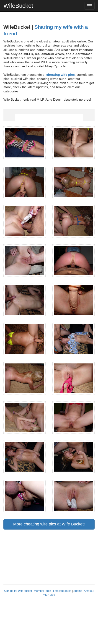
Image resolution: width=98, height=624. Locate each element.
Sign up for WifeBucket (18, 591)
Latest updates (62, 591)
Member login (42, 591)
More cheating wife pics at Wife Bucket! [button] (49, 524)
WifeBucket (18, 5)
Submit (77, 591)
